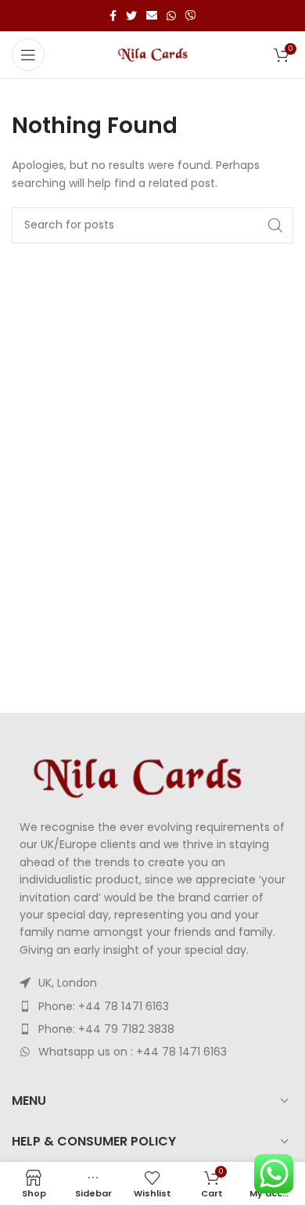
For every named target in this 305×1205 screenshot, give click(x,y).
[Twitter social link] (131, 15)
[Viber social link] (191, 15)
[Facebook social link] (113, 15)
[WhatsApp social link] (171, 15)
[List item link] (152, 1006)
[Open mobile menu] (28, 54)
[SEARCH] (275, 225)
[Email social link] (152, 15)
